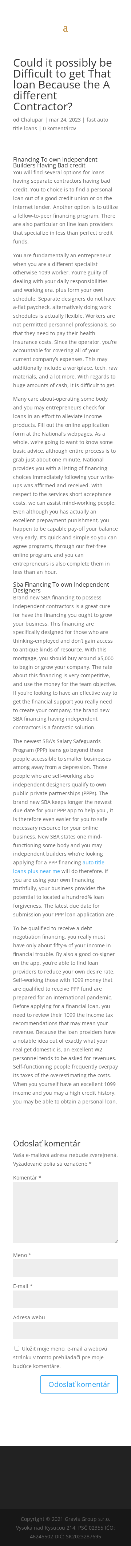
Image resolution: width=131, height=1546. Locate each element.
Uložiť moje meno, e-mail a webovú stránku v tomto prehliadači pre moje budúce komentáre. (60, 1357)
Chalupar (32, 119)
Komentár (27, 1177)
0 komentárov (59, 128)
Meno (22, 1255)
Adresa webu (29, 1317)
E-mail (23, 1286)
